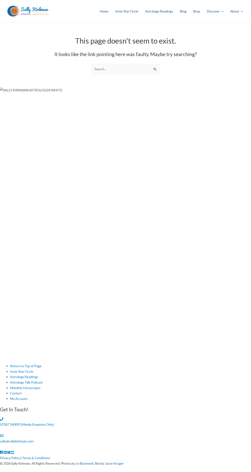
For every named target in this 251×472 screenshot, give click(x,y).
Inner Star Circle (126, 11)
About (234, 11)
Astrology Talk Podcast (26, 382)
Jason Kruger (114, 463)
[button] (222, 11)
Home (104, 11)
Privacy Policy (10, 458)
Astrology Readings (159, 11)
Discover (213, 11)
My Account (19, 399)
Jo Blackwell (84, 463)
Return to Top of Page (26, 366)
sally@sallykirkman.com (16, 441)
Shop (196, 11)
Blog (183, 11)
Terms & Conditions (36, 458)
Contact (16, 393)
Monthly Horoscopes (25, 388)
